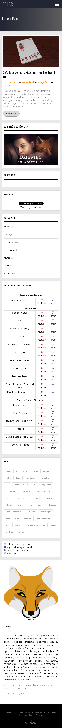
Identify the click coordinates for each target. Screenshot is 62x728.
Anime (7, 226)
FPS (7, 485)
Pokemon (31, 512)
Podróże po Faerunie (14, 512)
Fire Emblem (45, 478)
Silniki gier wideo (43, 518)
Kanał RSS (11, 553)
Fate (18, 478)
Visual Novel (33, 525)
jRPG (8, 498)
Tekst (31, 82)
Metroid (29, 505)
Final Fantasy (30, 478)
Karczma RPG (20, 498)
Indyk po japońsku (42, 491)
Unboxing (19, 525)
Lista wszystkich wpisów (18, 544)
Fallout (8, 478)
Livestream (9, 250)
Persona (52, 505)
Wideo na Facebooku (17, 550)
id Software (25, 491)
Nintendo (40, 505)
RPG (17, 518)
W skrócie (10, 532)
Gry (6, 234)
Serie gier (27, 518)
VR (44, 525)
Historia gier (11, 491)
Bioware (46, 471)
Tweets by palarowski (31, 207)
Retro (8, 518)
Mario (18, 505)
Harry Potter (46, 485)
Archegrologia (21, 471)
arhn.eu (35, 471)
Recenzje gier (45, 512)
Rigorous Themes (36, 715)
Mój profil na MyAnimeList (19, 547)
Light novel (9, 242)
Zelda (21, 532)
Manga (24, 82)
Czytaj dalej (11, 114)
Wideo (7, 273)
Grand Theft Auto (21, 485)
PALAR (7, 4)
